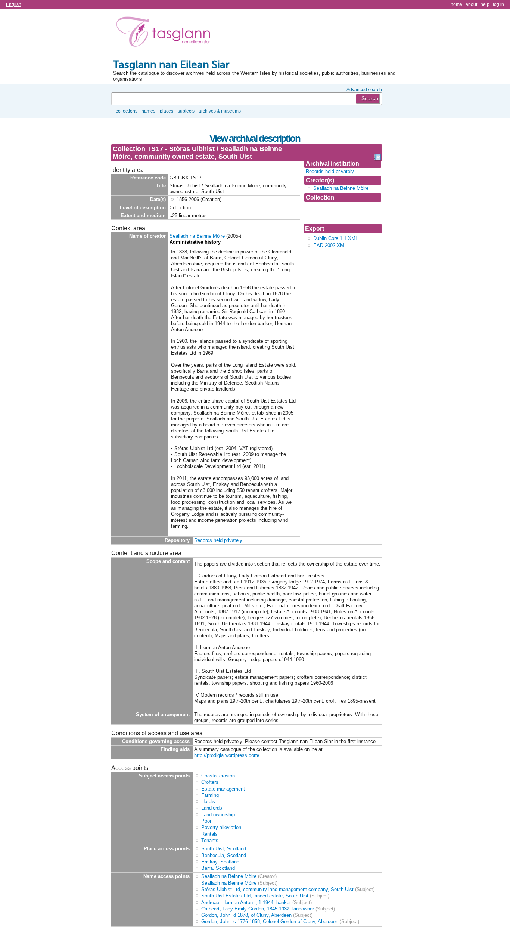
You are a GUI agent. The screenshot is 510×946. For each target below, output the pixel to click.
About (471, 4)
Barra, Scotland (218, 868)
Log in (498, 4)
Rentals (209, 834)
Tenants (209, 840)
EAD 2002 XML (330, 245)
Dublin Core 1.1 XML (335, 238)
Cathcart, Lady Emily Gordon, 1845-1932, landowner (257, 909)
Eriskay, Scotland (220, 862)
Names (148, 110)
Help (485, 4)
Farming (210, 795)
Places (166, 110)
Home (456, 4)
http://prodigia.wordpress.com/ (226, 755)
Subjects (186, 110)
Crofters (209, 782)
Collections (126, 110)
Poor (206, 821)
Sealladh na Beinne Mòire (340, 188)
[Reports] (377, 159)
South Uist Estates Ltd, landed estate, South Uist (254, 896)
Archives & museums (220, 110)
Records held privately (330, 171)
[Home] (165, 33)
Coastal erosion (218, 776)
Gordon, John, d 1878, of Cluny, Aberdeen (246, 915)
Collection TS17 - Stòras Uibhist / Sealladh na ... (336, 213)
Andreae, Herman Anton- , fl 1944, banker (246, 902)
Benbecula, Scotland (223, 855)
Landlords (211, 808)
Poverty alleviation (221, 827)
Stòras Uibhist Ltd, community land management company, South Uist (277, 889)
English (13, 4)
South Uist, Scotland (223, 848)
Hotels (208, 801)
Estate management (223, 789)
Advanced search (364, 89)
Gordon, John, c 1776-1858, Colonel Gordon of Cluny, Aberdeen (269, 921)
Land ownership (218, 814)
